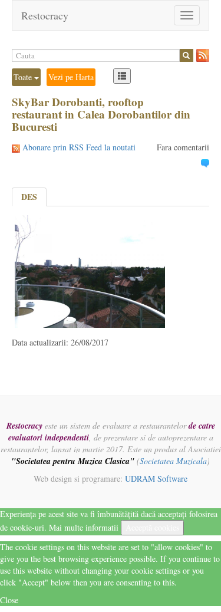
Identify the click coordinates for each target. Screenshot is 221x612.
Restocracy (44, 15)
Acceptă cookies (152, 527)
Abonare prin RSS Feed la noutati (79, 147)
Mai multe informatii (83, 527)
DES (29, 196)
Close (9, 600)
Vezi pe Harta (71, 77)
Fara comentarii (183, 147)
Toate (24, 77)
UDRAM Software (156, 478)
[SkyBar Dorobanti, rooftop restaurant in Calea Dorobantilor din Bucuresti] (90, 269)
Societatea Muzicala (173, 460)
